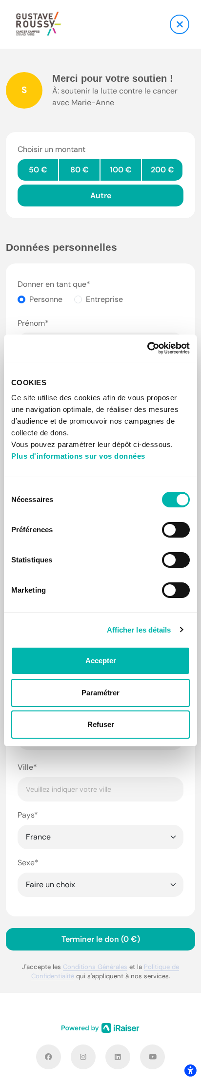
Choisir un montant (51, 149)
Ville (25, 767)
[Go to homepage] (38, 24)
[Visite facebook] (48, 1056)
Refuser (100, 724)
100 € (121, 170)
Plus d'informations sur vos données (78, 456)
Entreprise (104, 299)
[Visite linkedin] (117, 1056)
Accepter (100, 660)
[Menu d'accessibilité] (190, 1070)
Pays (26, 815)
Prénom (31, 323)
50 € (38, 170)
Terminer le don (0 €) (100, 939)
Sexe (26, 862)
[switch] (176, 530)
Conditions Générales (95, 967)
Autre (100, 195)
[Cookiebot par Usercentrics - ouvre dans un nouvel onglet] (147, 348)
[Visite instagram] (83, 1056)
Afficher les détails (139, 630)
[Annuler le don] (179, 24)
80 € (79, 170)
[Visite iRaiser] (100, 1027)
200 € (162, 170)
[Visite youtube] (152, 1056)
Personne (45, 299)
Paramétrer (100, 693)
